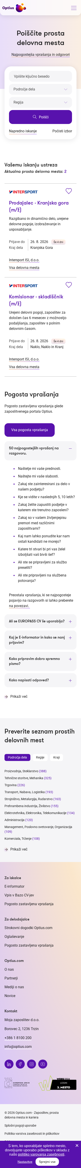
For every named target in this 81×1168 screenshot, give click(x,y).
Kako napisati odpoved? (29, 680)
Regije (40, 757)
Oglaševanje (14, 936)
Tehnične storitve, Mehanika (23, 778)
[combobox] (40, 88)
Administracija (14, 820)
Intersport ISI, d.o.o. (24, 260)
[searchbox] (40, 89)
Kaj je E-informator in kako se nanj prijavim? (37, 640)
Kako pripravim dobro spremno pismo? (34, 661)
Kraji (56, 757)
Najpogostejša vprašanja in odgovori (40, 54)
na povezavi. (19, 606)
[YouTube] (42, 1064)
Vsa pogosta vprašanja (29, 430)
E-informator (14, 886)
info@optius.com (18, 1046)
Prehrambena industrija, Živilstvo (27, 806)
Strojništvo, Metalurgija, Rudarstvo (28, 799)
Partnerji (11, 978)
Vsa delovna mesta (24, 268)
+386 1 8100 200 (18, 1038)
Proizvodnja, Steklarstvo (21, 771)
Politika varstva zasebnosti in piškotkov (31, 1133)
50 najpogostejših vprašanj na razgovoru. (34, 451)
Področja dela (17, 757)
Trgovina (10, 785)
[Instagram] (31, 1064)
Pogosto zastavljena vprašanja (29, 904)
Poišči (43, 117)
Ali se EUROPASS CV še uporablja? (37, 621)
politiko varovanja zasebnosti (41, 1154)
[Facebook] (20, 1064)
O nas (9, 969)
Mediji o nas (14, 987)
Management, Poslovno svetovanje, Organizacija (38, 827)
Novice (9, 996)
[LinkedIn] (9, 1064)
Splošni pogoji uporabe (20, 1125)
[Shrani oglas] (68, 191)
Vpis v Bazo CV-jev (19, 895)
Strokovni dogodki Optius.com (28, 928)
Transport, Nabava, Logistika (24, 792)
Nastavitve (25, 1161)
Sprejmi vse (47, 1161)
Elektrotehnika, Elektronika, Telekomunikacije (35, 813)
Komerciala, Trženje (18, 838)
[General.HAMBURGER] (73, 8)
